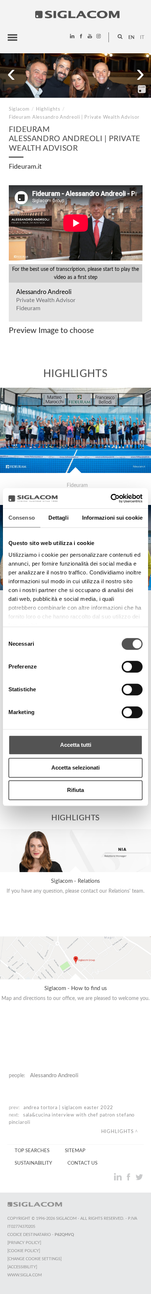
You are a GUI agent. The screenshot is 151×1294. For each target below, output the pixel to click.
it (142, 37)
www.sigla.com (24, 1275)
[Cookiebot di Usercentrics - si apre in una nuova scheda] (110, 498)
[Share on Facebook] (129, 1176)
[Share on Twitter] (139, 1176)
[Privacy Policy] (24, 1243)
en (131, 37)
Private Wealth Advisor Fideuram (46, 304)
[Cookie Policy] (23, 1251)
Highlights (48, 109)
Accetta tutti (75, 745)
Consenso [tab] (21, 518)
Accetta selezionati (75, 767)
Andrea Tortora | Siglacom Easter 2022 (68, 1107)
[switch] (132, 667)
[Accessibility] (22, 1267)
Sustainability (33, 1163)
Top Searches (32, 1150)
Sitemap (75, 1150)
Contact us (82, 1163)
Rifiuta (75, 790)
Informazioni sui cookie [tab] (112, 518)
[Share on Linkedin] (118, 1176)
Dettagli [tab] (58, 518)
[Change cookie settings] (34, 1259)
